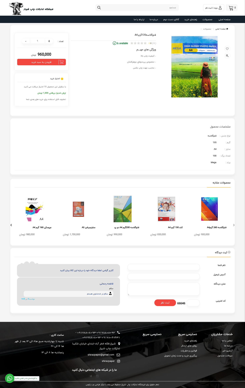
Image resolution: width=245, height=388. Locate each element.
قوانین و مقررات (189, 350)
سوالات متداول (225, 355)
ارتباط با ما (139, 19)
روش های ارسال (189, 345)
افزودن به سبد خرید (41, 62)
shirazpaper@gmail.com (101, 355)
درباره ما (154, 19)
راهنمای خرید (190, 19)
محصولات (207, 19)
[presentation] (233, 224)
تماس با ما (227, 340)
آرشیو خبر (227, 350)
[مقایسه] (227, 56)
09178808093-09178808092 (96, 332)
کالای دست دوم (171, 19)
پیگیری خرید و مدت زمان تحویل (180, 355)
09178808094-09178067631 (101, 337)
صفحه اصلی (224, 19)
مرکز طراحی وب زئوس (95, 384)
